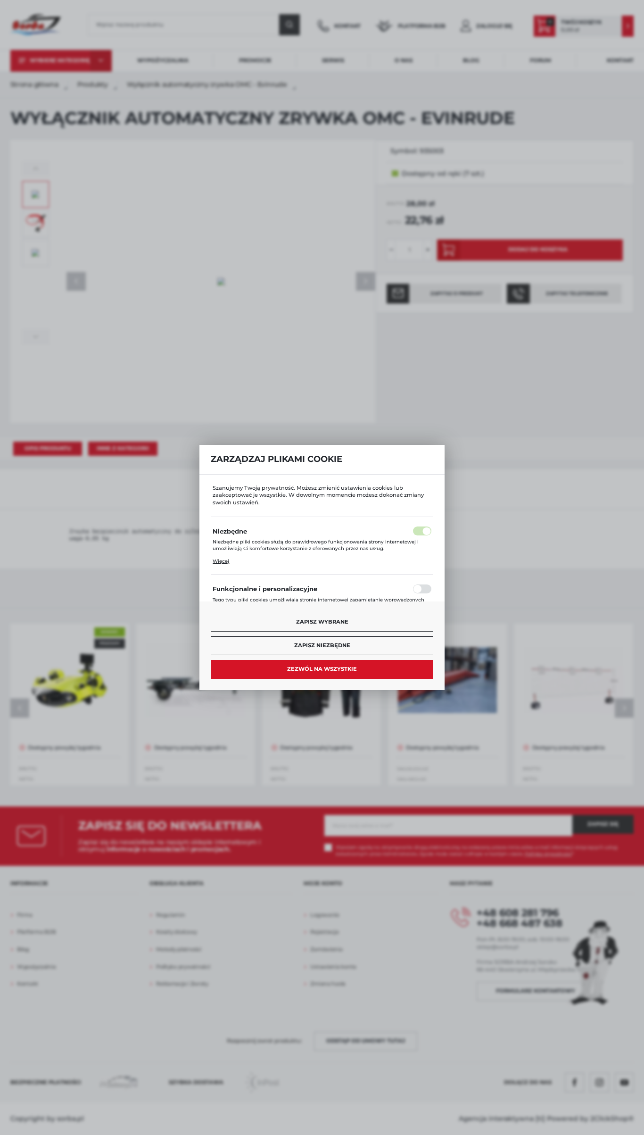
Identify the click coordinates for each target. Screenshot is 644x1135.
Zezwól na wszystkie (322, 669)
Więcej (221, 561)
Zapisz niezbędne (322, 645)
